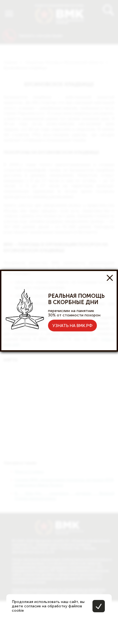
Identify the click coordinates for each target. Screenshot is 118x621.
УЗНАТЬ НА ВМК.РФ (72, 325)
